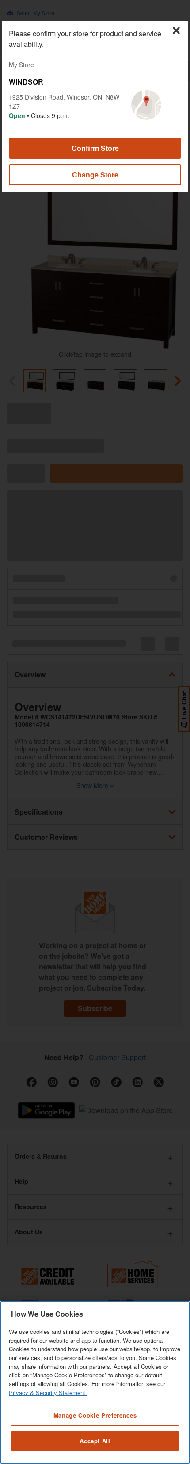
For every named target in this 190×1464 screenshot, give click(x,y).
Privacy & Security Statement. (48, 1392)
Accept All (95, 1441)
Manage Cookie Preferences (95, 1415)
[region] (95, 1382)
